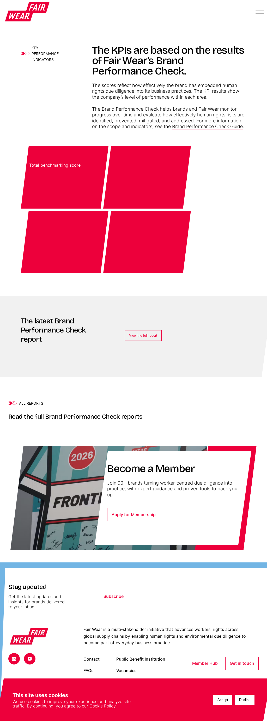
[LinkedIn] (14, 658)
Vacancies (126, 670)
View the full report (143, 335)
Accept (222, 700)
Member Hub (205, 663)
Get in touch (242, 663)
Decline (244, 700)
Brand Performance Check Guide (207, 126)
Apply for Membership (134, 514)
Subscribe (114, 596)
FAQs (88, 670)
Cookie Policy (102, 706)
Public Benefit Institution (140, 659)
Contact (91, 659)
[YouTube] (29, 658)
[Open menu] (260, 12)
